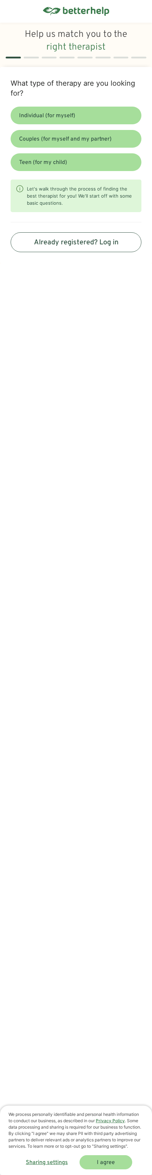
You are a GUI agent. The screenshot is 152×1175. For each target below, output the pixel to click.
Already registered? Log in (76, 242)
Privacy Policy (110, 1120)
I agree (106, 1162)
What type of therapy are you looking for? (73, 88)
